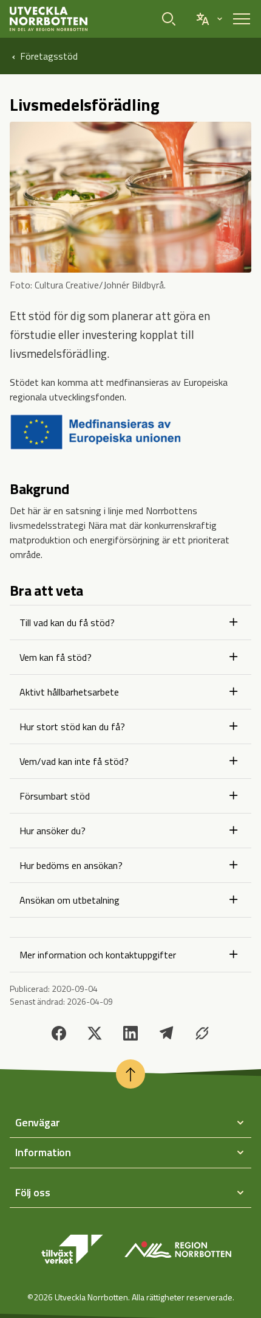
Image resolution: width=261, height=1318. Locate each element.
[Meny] (241, 18)
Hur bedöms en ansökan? (71, 865)
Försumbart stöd (54, 796)
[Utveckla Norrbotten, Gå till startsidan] (48, 19)
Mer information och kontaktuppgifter (97, 954)
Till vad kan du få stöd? (67, 622)
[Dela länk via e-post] (166, 1033)
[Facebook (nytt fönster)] (59, 1033)
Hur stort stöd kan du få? (72, 726)
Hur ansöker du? (52, 830)
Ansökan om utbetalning (69, 900)
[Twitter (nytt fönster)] (94, 1033)
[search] (171, 18)
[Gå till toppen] (130, 1074)
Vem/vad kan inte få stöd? (74, 761)
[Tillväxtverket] (72, 1249)
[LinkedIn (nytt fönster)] (130, 1033)
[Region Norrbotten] (178, 1249)
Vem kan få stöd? (55, 657)
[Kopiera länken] (202, 1033)
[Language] (209, 18)
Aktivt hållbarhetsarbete (69, 692)
